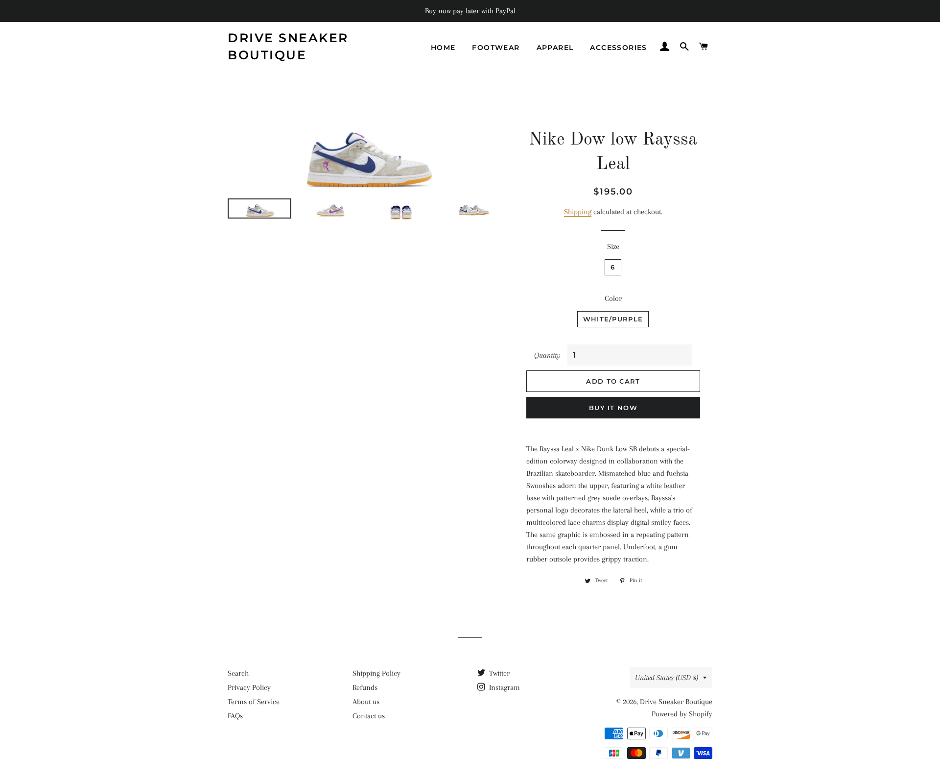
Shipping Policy (376, 673)
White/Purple (613, 319)
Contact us (368, 715)
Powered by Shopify (682, 713)
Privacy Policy (249, 687)
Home (443, 47)
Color (613, 298)
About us (365, 701)
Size (613, 246)
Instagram (503, 687)
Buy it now (613, 408)
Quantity (547, 355)
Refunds (364, 687)
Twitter (498, 673)
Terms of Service (254, 701)
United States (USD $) (666, 677)
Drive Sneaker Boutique (288, 46)
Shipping (577, 211)
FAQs (235, 715)
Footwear (495, 47)
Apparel (555, 47)
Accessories (618, 47)
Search (238, 673)
